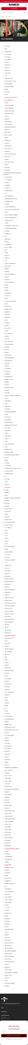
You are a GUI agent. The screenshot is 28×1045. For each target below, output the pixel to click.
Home (2, 16)
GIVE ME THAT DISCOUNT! (14, 1035)
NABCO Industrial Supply (12, 1003)
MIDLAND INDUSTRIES (10, 635)
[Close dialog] (26, 1022)
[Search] (25, 12)
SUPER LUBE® (8, 864)
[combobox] (14, 12)
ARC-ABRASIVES (9, 100)
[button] (1, 5)
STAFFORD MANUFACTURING (12, 848)
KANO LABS (7, 487)
